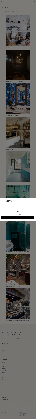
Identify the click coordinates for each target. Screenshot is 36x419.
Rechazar (17, 211)
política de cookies (26, 208)
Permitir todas (18, 217)
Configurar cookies (18, 214)
